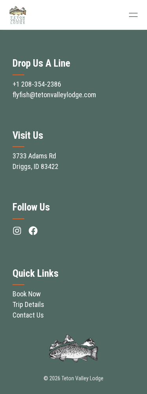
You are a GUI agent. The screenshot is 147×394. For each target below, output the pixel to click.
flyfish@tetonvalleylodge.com (54, 95)
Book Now (27, 294)
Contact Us (28, 315)
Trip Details (28, 304)
